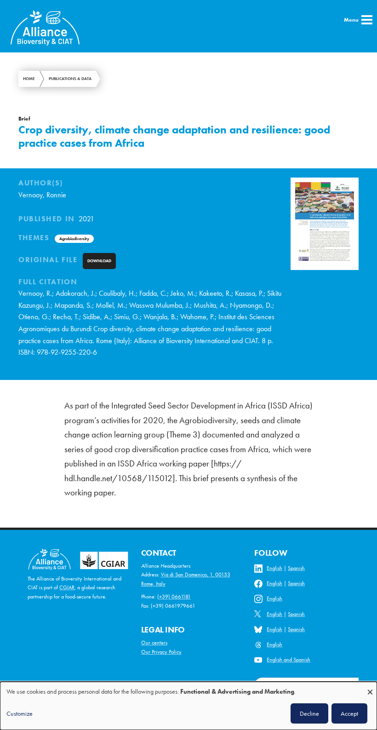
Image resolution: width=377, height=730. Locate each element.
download (99, 261)
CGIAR (66, 587)
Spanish (296, 568)
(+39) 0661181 (174, 596)
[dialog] (188, 706)
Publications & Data (70, 78)
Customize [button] (19, 713)
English (274, 568)
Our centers (154, 642)
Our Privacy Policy (161, 651)
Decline (309, 713)
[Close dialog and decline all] (370, 687)
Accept (349, 713)
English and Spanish (288, 659)
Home (29, 78)
